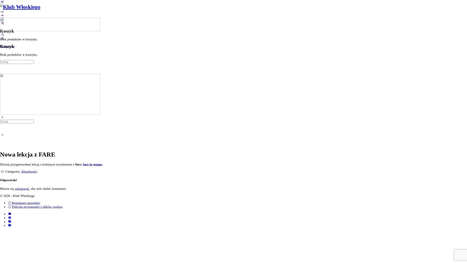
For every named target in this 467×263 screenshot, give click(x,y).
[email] (9, 214)
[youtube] (9, 225)
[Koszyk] (2, 38)
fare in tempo (92, 164)
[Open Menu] (2, 15)
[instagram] (9, 221)
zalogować (22, 188)
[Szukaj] (2, 34)
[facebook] (9, 217)
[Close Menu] (2, 117)
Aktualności (29, 171)
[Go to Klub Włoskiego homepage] (20, 7)
